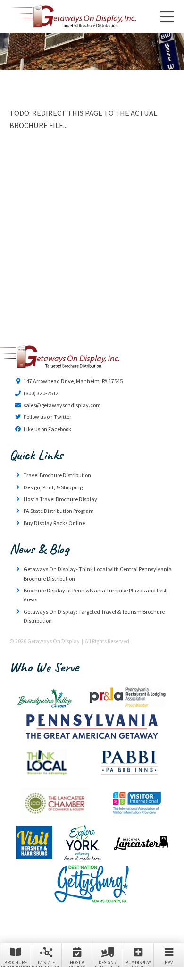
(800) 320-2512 (41, 393)
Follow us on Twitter (47, 416)
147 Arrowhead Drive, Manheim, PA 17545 (73, 380)
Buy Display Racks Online (54, 523)
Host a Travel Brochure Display (60, 499)
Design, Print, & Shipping (53, 487)
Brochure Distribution (15, 963)
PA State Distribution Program (59, 510)
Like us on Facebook (47, 428)
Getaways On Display (73, 16)
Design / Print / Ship (107, 963)
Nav (169, 962)
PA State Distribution (46, 963)
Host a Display (77, 963)
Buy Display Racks (138, 963)
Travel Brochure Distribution (57, 475)
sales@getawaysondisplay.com (62, 404)
